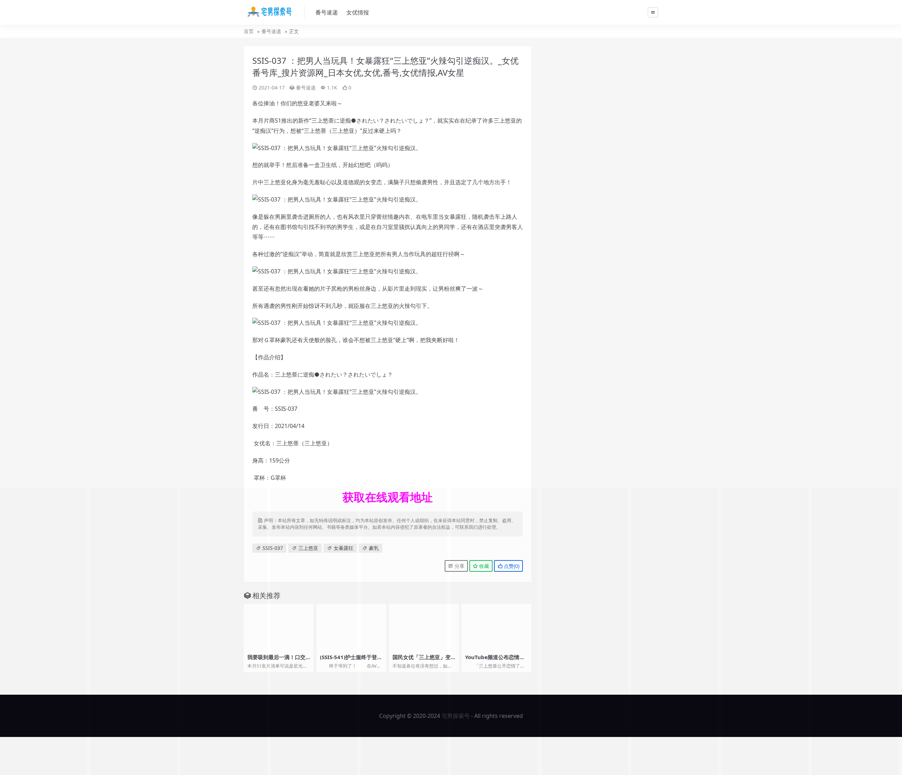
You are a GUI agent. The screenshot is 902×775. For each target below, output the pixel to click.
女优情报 (357, 12)
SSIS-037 (272, 548)
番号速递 (326, 12)
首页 (249, 31)
